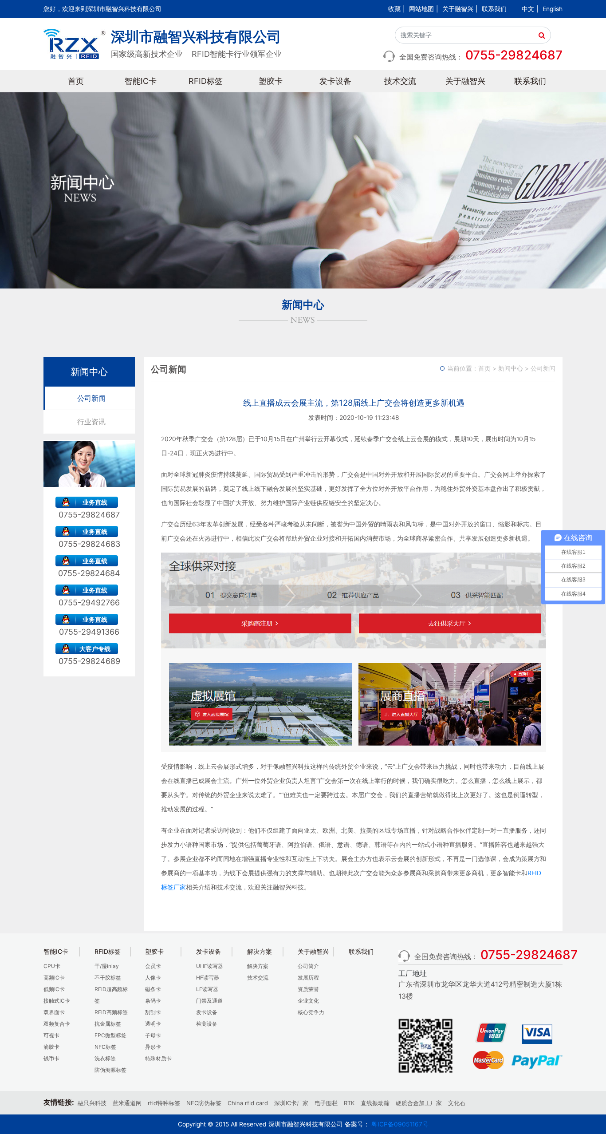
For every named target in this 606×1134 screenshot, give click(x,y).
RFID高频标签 (111, 1012)
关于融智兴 (457, 8)
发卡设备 (335, 81)
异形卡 (153, 1046)
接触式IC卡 (56, 1000)
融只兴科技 (92, 1102)
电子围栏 (326, 1102)
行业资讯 (91, 421)
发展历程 (308, 977)
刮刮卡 (153, 1012)
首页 (76, 81)
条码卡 (153, 1000)
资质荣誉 (308, 989)
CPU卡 (51, 966)
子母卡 (153, 1035)
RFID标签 (206, 81)
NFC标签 (105, 1046)
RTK (349, 1102)
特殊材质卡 (158, 1058)
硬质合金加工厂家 (419, 1102)
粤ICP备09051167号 (400, 1124)
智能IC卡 (141, 81)
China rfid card (248, 1102)
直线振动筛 (375, 1102)
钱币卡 (51, 1058)
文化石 (456, 1102)
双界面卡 (54, 1012)
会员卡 (153, 966)
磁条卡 (153, 989)
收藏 (394, 8)
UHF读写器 (209, 966)
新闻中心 (510, 368)
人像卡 (153, 977)
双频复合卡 (56, 1023)
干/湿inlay (106, 966)
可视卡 (51, 1035)
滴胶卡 (51, 1046)
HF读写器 (207, 977)
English (553, 8)
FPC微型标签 (110, 1035)
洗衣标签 (105, 1058)
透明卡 (153, 1023)
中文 (528, 8)
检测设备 (206, 1023)
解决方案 (257, 966)
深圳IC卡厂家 (291, 1102)
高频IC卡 (54, 977)
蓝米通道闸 (127, 1102)
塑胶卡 (271, 81)
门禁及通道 (209, 1000)
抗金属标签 (107, 1023)
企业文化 (308, 1000)
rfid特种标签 (164, 1102)
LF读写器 (207, 989)
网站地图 (421, 8)
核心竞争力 (311, 1012)
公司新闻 (91, 398)
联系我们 (494, 8)
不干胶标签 (107, 977)
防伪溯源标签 (110, 1070)
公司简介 (308, 966)
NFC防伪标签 (203, 1102)
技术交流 (400, 81)
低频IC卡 (54, 989)
